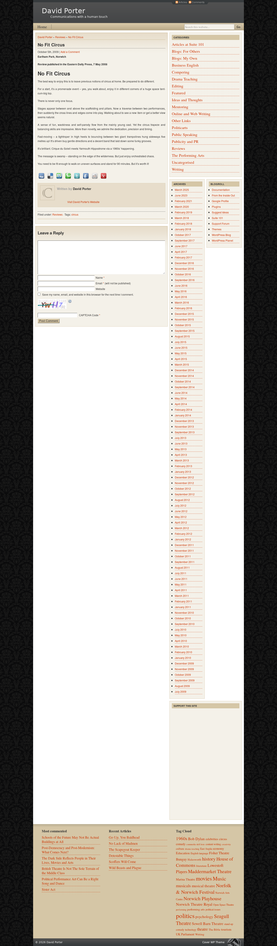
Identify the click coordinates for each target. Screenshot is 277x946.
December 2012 (184, 477)
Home (42, 27)
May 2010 (181, 635)
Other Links (181, 120)
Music (219, 878)
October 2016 (183, 274)
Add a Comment (70, 52)
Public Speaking (184, 134)
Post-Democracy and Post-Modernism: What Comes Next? (68, 849)
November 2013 (184, 426)
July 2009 (180, 691)
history (209, 858)
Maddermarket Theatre (210, 871)
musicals (183, 885)
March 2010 (182, 646)
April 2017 (181, 252)
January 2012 (183, 539)
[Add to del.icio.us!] (51, 175)
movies (204, 878)
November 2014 (184, 376)
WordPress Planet (222, 240)
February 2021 (183, 201)
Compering (180, 72)
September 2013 (185, 432)
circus (74, 214)
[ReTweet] (77, 175)
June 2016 (181, 285)
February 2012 (183, 533)
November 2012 (184, 483)
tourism (226, 929)
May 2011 (181, 584)
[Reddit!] (95, 175)
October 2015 (183, 325)
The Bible (214, 929)
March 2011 (182, 595)
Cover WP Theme (213, 942)
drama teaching (192, 848)
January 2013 (183, 471)
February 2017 (183, 257)
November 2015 (184, 319)
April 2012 (181, 522)
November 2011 (184, 550)
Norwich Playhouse (202, 898)
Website (100, 289)
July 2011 (180, 573)
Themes (216, 229)
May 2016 (181, 291)
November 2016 (184, 268)
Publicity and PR (185, 141)
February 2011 (183, 601)
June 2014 (181, 392)
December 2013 (184, 421)
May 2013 (181, 449)
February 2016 (183, 308)
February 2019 (183, 212)
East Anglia (206, 848)
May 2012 (181, 517)
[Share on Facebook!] (86, 175)
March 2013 (182, 460)
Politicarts (180, 127)
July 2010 (180, 629)
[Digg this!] (42, 175)
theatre (202, 929)
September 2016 (185, 280)
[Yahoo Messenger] (104, 175)
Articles (183, 2)
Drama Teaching (185, 79)
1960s (181, 838)
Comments (198, 2)
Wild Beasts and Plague (125, 867)
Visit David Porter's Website (83, 202)
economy (218, 848)
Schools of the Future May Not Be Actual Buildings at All (70, 839)
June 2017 (181, 246)
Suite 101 (217, 218)
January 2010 (183, 658)
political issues (213, 909)
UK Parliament (185, 934)
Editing (177, 85)
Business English (185, 65)
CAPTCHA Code (88, 315)
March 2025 (182, 189)
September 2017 (185, 240)
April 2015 (181, 359)
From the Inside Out (223, 195)
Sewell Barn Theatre (207, 923)
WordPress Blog (221, 235)
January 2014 (183, 415)
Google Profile (220, 201)
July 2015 (180, 342)
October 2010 (183, 618)
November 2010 (184, 612)
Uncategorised (183, 162)
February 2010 (183, 652)
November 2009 (184, 669)
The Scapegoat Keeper (124, 849)
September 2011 (185, 562)
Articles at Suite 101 (188, 44)
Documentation (221, 189)
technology (190, 929)
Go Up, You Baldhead (124, 837)
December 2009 (184, 663)
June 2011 (181, 579)
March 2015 (182, 364)
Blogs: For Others (186, 51)
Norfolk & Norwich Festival (203, 888)
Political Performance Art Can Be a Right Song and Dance (70, 881)
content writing (213, 844)
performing (181, 909)
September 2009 (185, 680)
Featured (178, 92)
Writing (178, 169)
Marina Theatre (185, 879)
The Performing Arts (188, 155)
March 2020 (182, 206)
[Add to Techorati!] (68, 175)
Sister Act (48, 889)
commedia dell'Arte (195, 844)
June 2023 (181, 195)
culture (180, 849)
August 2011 (182, 567)
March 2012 (182, 528)
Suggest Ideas (220, 212)
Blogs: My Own (184, 58)
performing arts (196, 909)
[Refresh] (70, 301)
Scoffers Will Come (122, 861)
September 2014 (185, 387)
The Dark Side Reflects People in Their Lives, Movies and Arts (69, 860)
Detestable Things (121, 855)
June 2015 (181, 347)
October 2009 (183, 674)
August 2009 (182, 686)
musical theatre (203, 885)
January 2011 (183, 607)
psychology (204, 916)
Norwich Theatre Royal (194, 904)
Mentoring (180, 106)
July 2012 (180, 505)
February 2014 (183, 409)
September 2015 (185, 330)
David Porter (63, 11)
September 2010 (185, 624)
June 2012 (181, 511)
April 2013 (181, 455)
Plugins (216, 206)
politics (185, 915)
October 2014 (183, 381)
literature (201, 866)
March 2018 (182, 218)
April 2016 (181, 297)
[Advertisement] (204, 736)
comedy (180, 844)
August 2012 (182, 500)
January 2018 (183, 229)
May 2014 (181, 398)
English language (199, 853)
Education (183, 853)
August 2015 (182, 336)
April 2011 (181, 590)
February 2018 (183, 223)
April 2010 (181, 641)
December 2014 (184, 370)
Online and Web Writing (191, 113)
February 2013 (183, 466)
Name (99, 277)
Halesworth (194, 859)
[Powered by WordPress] (235, 942)
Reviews (60, 37)
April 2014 (181, 404)
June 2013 (181, 443)
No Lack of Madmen (123, 843)
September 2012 (185, 494)
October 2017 (183, 235)
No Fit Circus (75, 37)
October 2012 (183, 488)
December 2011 (184, 545)
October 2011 (183, 556)
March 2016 (182, 302)
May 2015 (181, 353)
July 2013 (180, 438)
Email (99, 283)
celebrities (212, 839)
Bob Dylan (196, 838)
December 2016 (184, 263)
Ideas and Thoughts (187, 99)
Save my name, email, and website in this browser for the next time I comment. (88, 294)
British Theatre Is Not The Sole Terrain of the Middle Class (70, 870)
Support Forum (220, 223)
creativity (226, 844)
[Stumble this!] (59, 175)
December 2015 (184, 314)
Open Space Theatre (223, 904)
